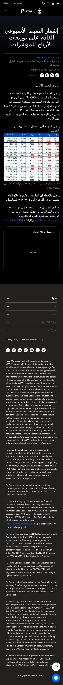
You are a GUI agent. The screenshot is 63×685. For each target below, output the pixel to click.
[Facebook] (41, 75)
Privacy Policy (12, 339)
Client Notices (43, 57)
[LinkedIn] (46, 75)
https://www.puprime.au (19, 523)
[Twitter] (51, 75)
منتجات (53, 298)
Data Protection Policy (32, 339)
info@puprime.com (47, 220)
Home (56, 57)
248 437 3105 (13, 220)
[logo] (33, 11)
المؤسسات (18, 3)
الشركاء (6, 3)
